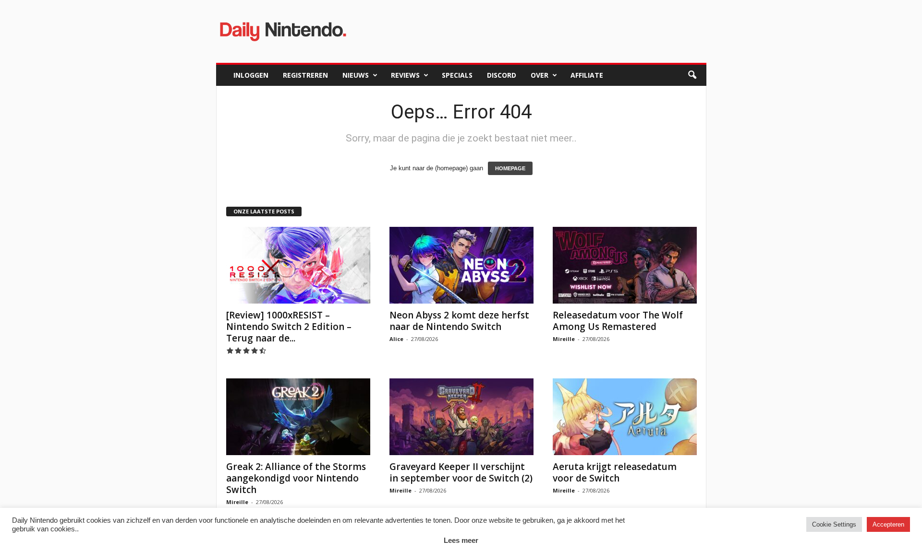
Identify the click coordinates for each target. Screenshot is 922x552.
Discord (501, 75)
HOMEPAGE (510, 168)
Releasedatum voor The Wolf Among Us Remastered (618, 321)
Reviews (405, 75)
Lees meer (461, 540)
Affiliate (586, 75)
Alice (396, 338)
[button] (692, 75)
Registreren (305, 75)
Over (539, 75)
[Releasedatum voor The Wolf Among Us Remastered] (625, 265)
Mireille (564, 338)
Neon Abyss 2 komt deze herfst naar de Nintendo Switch (459, 321)
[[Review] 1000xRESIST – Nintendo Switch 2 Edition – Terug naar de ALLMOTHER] (298, 265)
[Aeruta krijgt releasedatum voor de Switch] (625, 416)
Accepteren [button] (888, 524)
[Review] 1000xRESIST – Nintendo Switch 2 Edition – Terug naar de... (289, 326)
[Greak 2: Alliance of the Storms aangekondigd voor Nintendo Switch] (298, 416)
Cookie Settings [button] (834, 524)
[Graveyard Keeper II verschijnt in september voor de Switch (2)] (461, 416)
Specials (457, 75)
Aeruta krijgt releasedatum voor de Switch (615, 472)
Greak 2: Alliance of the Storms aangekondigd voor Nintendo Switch (296, 478)
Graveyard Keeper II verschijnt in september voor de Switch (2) (461, 472)
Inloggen (250, 75)
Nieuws (355, 75)
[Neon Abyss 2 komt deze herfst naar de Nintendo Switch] (461, 265)
